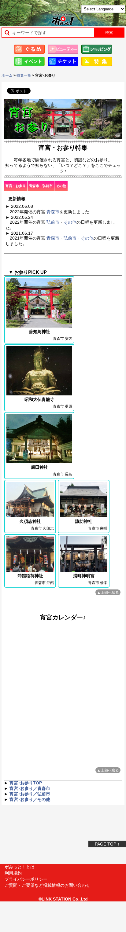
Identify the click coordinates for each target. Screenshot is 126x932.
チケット (63, 61)
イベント (29, 61)
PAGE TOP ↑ (107, 844)
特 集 (96, 61)
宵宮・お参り (16, 186)
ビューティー (63, 49)
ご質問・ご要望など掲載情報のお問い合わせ (47, 885)
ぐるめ (29, 49)
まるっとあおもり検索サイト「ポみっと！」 (20, 11)
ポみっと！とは (20, 866)
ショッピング (96, 49)
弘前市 (48, 186)
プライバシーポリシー (26, 879)
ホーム (7, 75)
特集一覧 (24, 75)
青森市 (34, 186)
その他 (61, 186)
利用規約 (13, 873)
